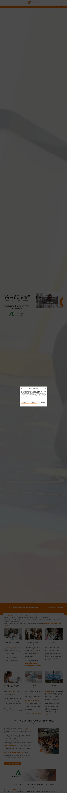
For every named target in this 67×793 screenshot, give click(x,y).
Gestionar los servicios (24, 398)
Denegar (33, 402)
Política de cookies (28, 404)
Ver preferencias (42, 402)
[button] (45, 388)
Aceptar (25, 402)
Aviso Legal (40, 404)
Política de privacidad (34, 404)
